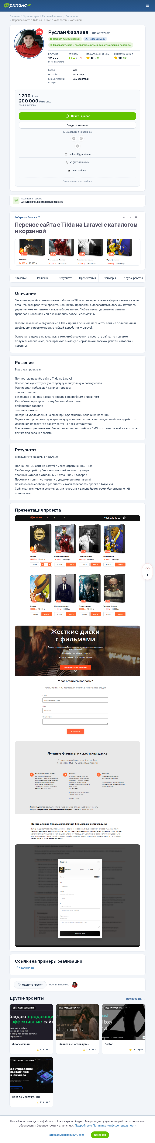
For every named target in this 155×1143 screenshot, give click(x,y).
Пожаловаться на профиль (77, 181)
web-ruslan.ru (79, 170)
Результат (65, 278)
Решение (43, 278)
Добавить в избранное (79, 131)
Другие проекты (26, 998)
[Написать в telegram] (74, 138)
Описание (21, 278)
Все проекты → (136, 998)
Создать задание (77, 125)
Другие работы (133, 278)
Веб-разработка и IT (27, 217)
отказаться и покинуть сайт (66, 1134)
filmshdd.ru (26, 968)
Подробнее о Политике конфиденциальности (105, 1125)
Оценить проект (30, 985)
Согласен (100, 1134)
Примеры (110, 278)
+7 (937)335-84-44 (79, 162)
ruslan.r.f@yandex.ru (80, 154)
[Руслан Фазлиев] (74, 985)
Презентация (87, 278)
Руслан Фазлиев (68, 32)
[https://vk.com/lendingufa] (77, 146)
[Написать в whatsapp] (81, 138)
